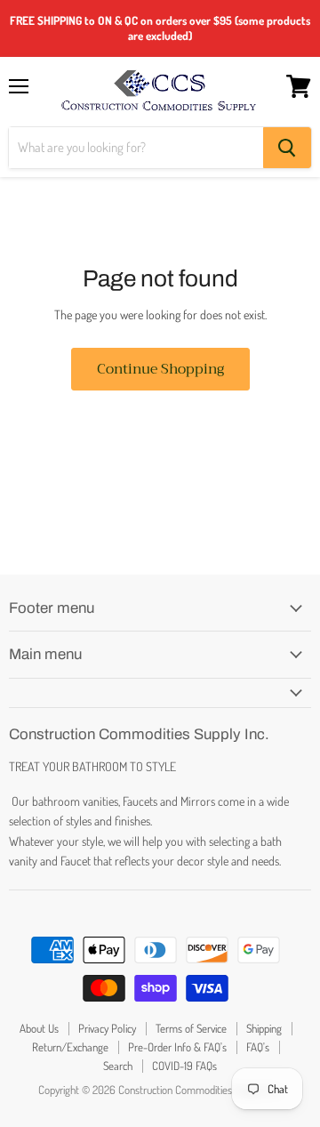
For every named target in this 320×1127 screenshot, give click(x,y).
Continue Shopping (160, 369)
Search (117, 1066)
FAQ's (257, 1047)
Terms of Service (191, 1028)
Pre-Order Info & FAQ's (177, 1047)
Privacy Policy (107, 1028)
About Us (39, 1028)
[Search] (287, 147)
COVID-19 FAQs (184, 1066)
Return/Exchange (70, 1047)
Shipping (264, 1028)
